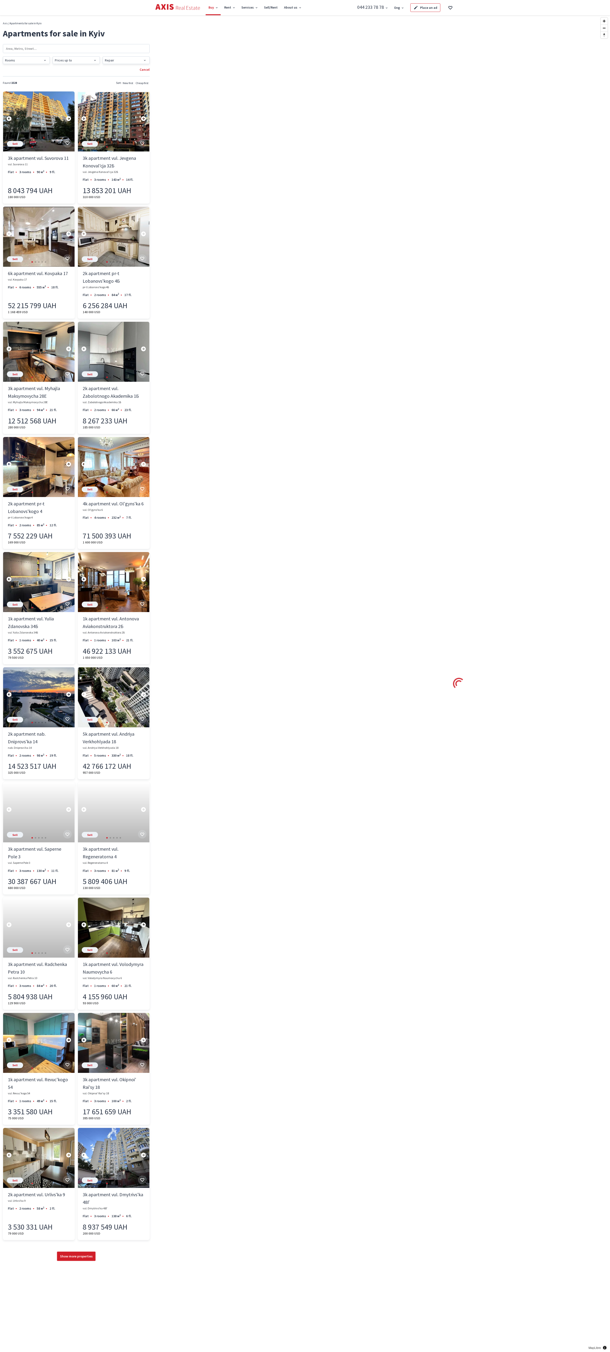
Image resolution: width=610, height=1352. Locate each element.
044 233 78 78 (370, 7)
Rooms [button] (10, 60)
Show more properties (76, 1256)
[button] (32, 147)
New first (128, 83)
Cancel (145, 69)
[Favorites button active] (450, 7)
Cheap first (142, 83)
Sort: (119, 83)
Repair (109, 60)
